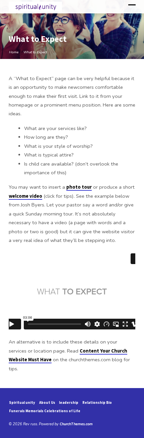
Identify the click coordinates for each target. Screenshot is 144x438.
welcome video (25, 196)
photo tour (79, 187)
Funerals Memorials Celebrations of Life (44, 411)
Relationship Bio (97, 402)
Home (13, 52)
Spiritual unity (22, 402)
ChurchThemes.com (76, 424)
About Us (47, 402)
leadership (68, 402)
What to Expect (35, 52)
